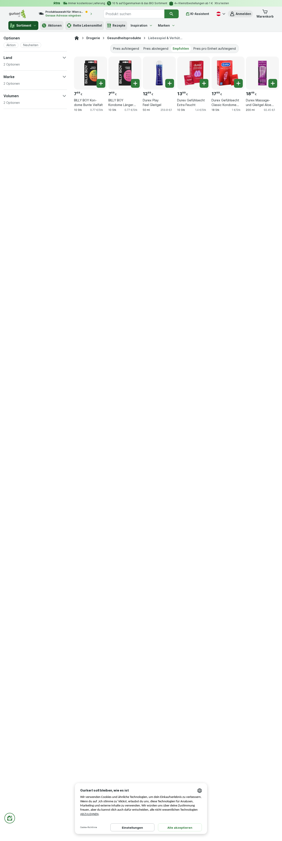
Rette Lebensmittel (87, 25)
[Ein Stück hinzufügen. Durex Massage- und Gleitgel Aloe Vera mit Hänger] (272, 83)
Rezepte (119, 25)
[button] (240, 13)
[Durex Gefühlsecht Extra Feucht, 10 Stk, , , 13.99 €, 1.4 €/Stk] (193, 73)
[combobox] (134, 13)
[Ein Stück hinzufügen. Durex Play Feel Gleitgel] (169, 83)
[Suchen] (171, 13)
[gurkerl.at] (76, 38)
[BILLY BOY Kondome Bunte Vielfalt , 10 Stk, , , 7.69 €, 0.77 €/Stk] (90, 73)
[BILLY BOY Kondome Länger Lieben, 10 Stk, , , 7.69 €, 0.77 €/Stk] (124, 73)
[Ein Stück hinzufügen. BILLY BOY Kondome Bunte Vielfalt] (100, 83)
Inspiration (139, 25)
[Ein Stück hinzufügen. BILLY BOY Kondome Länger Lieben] (135, 83)
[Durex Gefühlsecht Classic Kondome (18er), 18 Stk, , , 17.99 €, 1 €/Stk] (228, 73)
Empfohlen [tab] (181, 48)
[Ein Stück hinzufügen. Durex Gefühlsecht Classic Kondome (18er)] (238, 83)
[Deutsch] (220, 13)
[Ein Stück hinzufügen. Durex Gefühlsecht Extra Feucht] (204, 83)
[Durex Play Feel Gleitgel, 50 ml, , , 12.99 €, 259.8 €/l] (159, 73)
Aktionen (55, 25)
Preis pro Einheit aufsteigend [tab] (214, 48)
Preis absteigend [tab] (155, 48)
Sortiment (23, 25)
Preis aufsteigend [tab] (126, 48)
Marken (164, 25)
